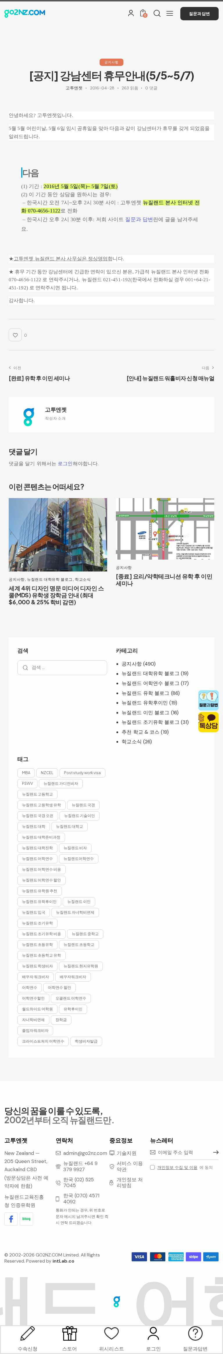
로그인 (65, 463)
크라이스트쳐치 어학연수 (43, 1041)
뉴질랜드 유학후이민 (145, 702)
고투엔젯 (55, 409)
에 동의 (185, 1167)
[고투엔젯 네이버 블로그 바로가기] (26, 1219)
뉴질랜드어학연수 (79, 858)
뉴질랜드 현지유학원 (81, 966)
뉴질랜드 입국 (33, 912)
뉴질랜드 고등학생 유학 (41, 805)
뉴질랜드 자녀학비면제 (75, 912)
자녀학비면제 (33, 1019)
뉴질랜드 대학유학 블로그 (50, 579)
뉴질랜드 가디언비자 (61, 783)
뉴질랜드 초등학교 (79, 944)
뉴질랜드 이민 (79, 901)
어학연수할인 (33, 998)
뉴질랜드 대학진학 (37, 847)
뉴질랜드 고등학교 (37, 794)
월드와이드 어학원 (37, 1009)
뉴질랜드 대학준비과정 (41, 837)
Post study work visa (82, 772)
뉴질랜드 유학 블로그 (145, 693)
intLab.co (63, 1261)
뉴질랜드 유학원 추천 (39, 890)
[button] (169, 13)
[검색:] (62, 667)
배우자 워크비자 (35, 976)
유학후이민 (73, 1009)
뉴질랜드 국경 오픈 (37, 815)
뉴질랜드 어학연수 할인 (41, 880)
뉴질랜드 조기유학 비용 (41, 933)
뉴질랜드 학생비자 (37, 966)
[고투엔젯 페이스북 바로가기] (11, 1219)
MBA (26, 772)
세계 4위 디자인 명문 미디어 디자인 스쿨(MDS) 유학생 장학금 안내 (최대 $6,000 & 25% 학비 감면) (56, 595)
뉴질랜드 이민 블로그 (145, 712)
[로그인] (130, 13)
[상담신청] (195, 1333)
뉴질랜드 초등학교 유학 (41, 955)
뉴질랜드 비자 (75, 847)
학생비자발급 (86, 1041)
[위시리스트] (111, 1333)
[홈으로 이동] (24, 13)
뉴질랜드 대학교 (69, 826)
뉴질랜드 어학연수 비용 (41, 869)
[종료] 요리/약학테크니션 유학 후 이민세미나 (164, 580)
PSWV (27, 783)
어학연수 (29, 987)
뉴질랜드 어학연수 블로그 (150, 683)
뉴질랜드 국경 (83, 805)
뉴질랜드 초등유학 (37, 944)
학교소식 (83, 579)
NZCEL (47, 772)
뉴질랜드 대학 (33, 826)
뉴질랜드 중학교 (85, 933)
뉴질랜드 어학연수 (37, 858)
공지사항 (111, 62)
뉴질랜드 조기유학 (37, 923)
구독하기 (214, 1152)
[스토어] (69, 1333)
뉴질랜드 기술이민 (79, 815)
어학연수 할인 (59, 987)
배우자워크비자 (73, 976)
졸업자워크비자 (35, 1030)
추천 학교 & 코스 (140, 732)
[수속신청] (27, 1333)
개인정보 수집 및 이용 (177, 1167)
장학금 (61, 1019)
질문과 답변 (139, 219)
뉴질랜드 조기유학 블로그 (150, 722)
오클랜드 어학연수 (70, 998)
